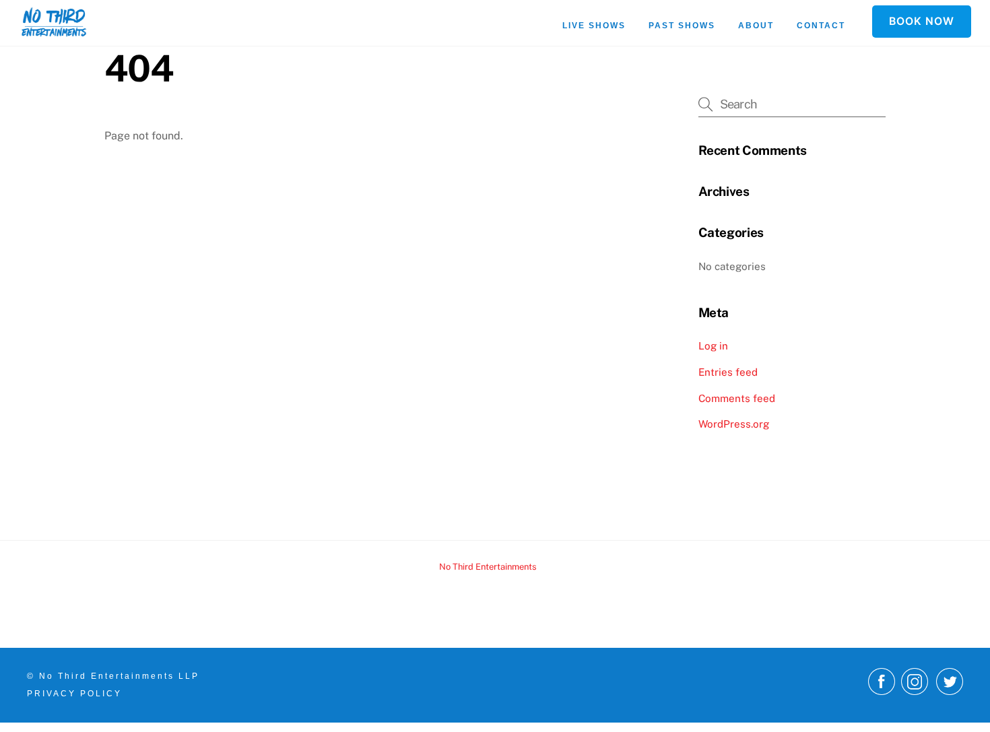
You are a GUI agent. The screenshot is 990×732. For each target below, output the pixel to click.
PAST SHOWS (682, 25)
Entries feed (728, 372)
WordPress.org (733, 424)
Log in (713, 346)
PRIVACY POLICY (74, 693)
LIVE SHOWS (594, 25)
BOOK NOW (921, 21)
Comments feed (736, 398)
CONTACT (821, 25)
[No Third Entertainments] (54, 30)
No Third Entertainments (488, 567)
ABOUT (756, 25)
